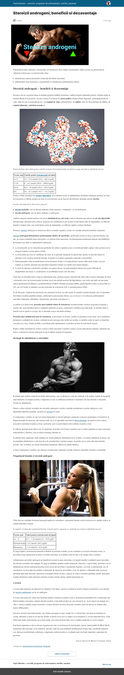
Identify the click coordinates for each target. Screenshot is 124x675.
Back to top (107, 664)
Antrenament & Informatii (32, 646)
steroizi (18, 209)
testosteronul (42, 175)
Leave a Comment (62, 654)
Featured (46, 646)
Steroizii (16, 235)
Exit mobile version (62, 671)
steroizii (24, 230)
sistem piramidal (80, 420)
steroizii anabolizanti (23, 592)
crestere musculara (43, 195)
